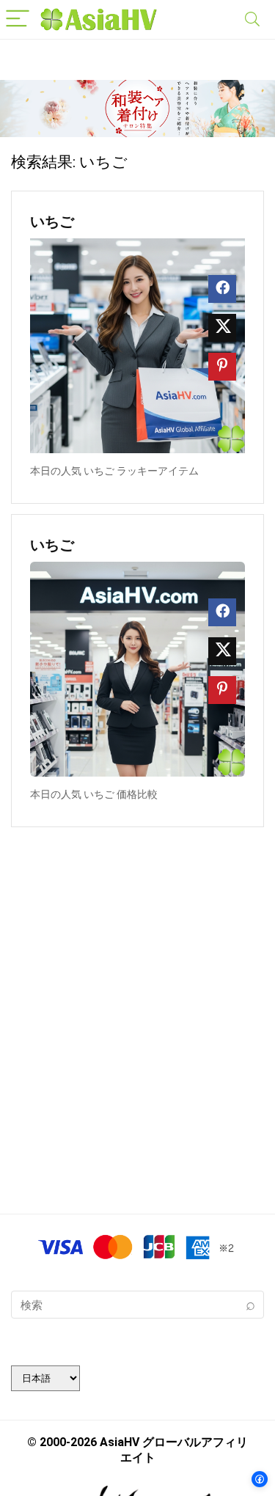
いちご (52, 221)
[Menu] (17, 19)
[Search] (252, 19)
